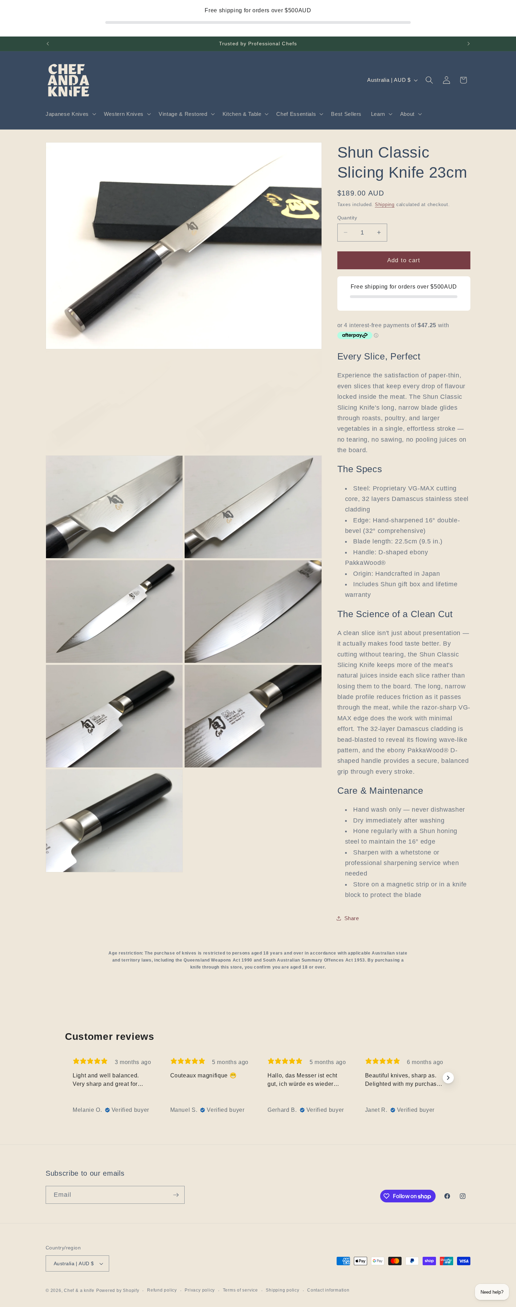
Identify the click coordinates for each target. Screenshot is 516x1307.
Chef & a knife (79, 1290)
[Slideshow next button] (448, 1077)
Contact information (328, 1290)
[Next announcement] (468, 44)
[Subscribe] (175, 1195)
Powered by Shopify (117, 1290)
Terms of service (240, 1290)
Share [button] (351, 918)
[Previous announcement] (47, 44)
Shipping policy (282, 1290)
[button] (70, 114)
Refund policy (162, 1290)
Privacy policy (200, 1290)
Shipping (385, 204)
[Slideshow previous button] (67, 1077)
